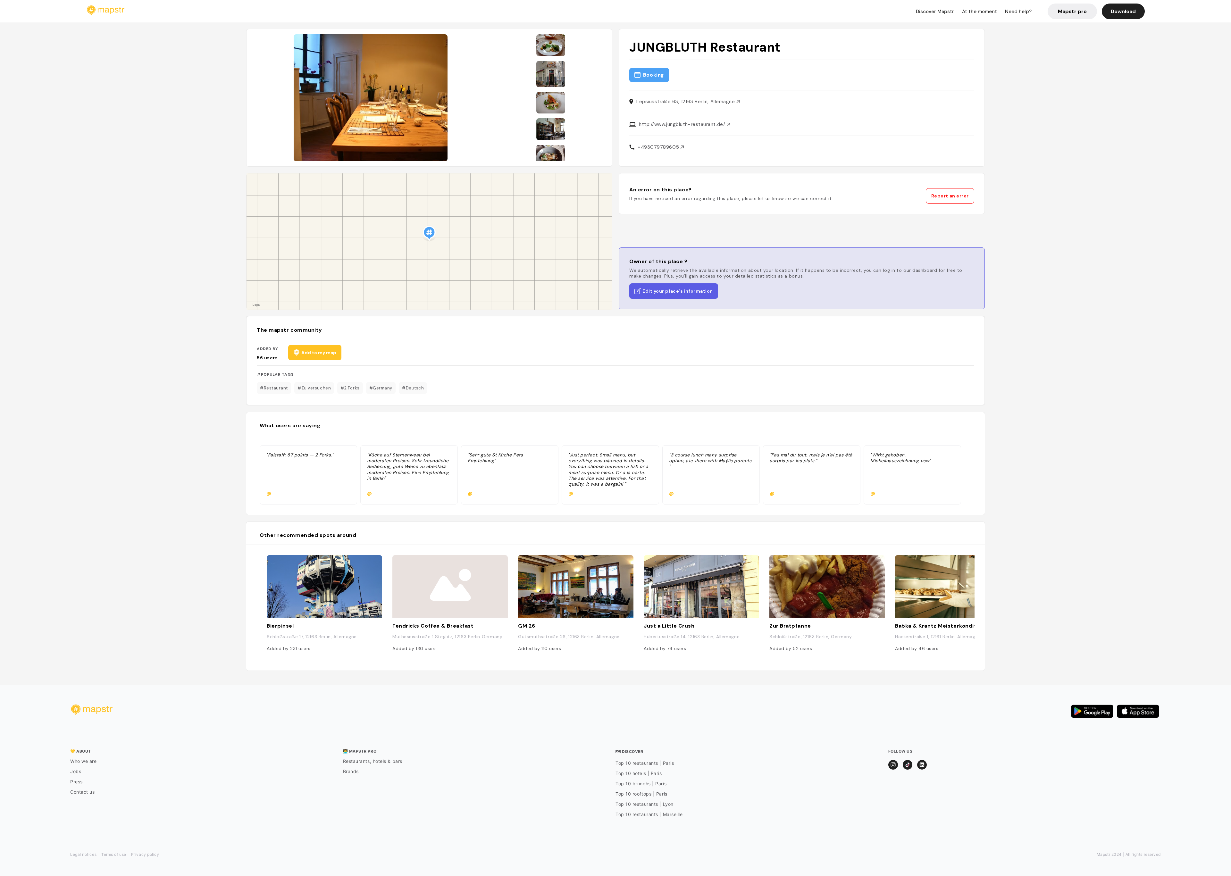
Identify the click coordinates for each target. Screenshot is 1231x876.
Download (1123, 11)
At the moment (979, 11)
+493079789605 (659, 147)
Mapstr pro (1072, 11)
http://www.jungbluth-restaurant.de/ (683, 124)
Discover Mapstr (935, 11)
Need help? (1018, 11)
